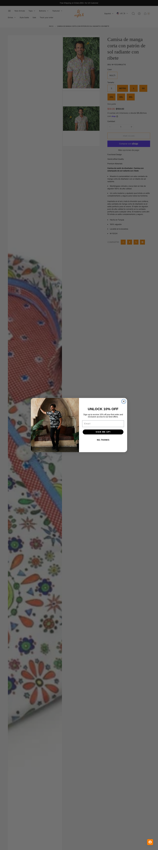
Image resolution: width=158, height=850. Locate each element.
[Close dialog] (123, 401)
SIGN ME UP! (103, 432)
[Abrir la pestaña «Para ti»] (150, 842)
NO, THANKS (103, 440)
